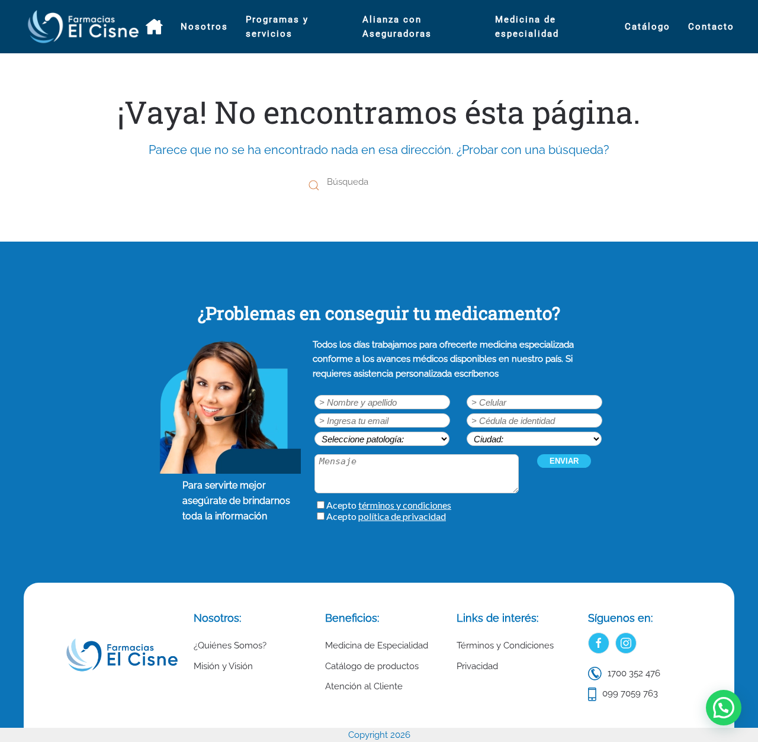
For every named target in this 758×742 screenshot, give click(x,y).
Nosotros (204, 26)
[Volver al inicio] (85, 26)
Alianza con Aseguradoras (397, 26)
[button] (723, 707)
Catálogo (647, 26)
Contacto (711, 26)
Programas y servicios (277, 26)
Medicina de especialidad (527, 26)
